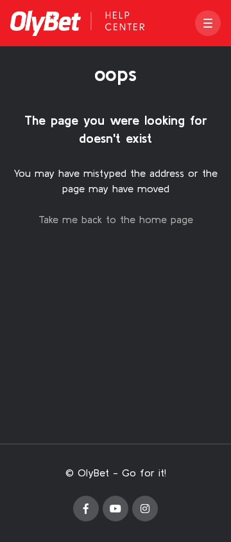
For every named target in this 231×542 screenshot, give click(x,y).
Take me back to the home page (115, 219)
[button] (208, 23)
